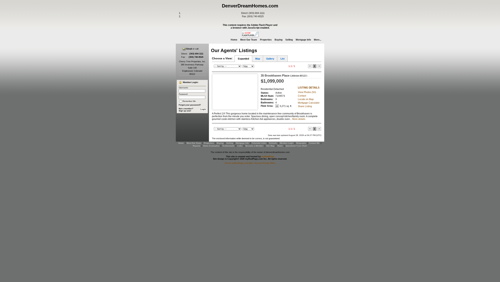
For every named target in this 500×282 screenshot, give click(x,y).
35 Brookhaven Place (284, 75)
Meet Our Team (248, 39)
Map (257, 58)
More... (317, 39)
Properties (266, 39)
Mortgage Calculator (309, 102)
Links (240, 146)
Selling (289, 39)
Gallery (270, 58)
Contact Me (314, 143)
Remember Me (189, 101)
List (282, 58)
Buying (278, 39)
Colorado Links (259, 143)
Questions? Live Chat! (296, 146)
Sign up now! (185, 111)
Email (189, 49)
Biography (301, 143)
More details (298, 119)
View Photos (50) (307, 92)
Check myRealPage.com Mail (239, 163)
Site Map (270, 146)
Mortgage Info (303, 39)
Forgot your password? (190, 105)
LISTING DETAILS (309, 87)
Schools (273, 143)
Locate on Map (306, 99)
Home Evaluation (211, 146)
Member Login (286, 143)
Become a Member (254, 146)
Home (234, 39)
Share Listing (305, 106)
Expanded (243, 58)
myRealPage (267, 156)
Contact (302, 95)
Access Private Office (264, 163)
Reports (196, 146)
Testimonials (228, 146)
